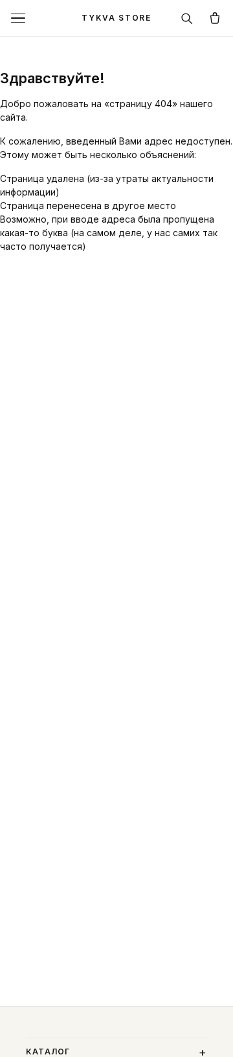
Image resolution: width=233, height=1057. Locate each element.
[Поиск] (186, 18)
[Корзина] (215, 18)
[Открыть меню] (18, 18)
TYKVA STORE (116, 18)
